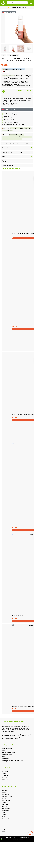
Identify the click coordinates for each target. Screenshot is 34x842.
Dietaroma (5, 811)
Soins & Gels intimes (8, 130)
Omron (4, 831)
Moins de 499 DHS (17, 139)
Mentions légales (7, 748)
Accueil (3, 55)
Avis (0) (4, 156)
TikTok (4, 773)
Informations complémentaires (12, 152)
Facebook (5, 777)
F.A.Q (3, 750)
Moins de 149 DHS (27, 137)
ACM (3, 813)
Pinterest (5, 780)
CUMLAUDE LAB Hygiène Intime (16, 134)
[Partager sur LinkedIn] (23, 143)
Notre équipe (6, 759)
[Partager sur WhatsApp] (7, 143)
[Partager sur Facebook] (10, 143)
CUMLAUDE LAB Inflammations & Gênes (12, 137)
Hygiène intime (27, 128)
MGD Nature (6, 800)
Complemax (6, 809)
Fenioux (4, 827)
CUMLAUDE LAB (14, 55)
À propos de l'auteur (8, 161)
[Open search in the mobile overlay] (17, 3)
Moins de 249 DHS (7, 139)
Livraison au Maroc (8, 165)
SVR (3, 817)
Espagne (6, 71)
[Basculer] (2, 148)
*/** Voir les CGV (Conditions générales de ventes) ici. (13, 124)
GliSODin (5, 815)
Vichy (4, 802)
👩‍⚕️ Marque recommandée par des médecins (14, 69)
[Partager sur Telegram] (27, 143)
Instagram (5, 771)
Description (5, 148)
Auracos (5, 790)
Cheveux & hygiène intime (16, 128)
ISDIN (4, 792)
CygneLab (5, 794)
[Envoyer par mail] (17, 143)
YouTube (5, 775)
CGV (3, 757)
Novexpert (5, 819)
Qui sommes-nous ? (8, 753)
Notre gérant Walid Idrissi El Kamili (12, 761)
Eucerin (4, 798)
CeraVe (4, 806)
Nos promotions (7, 755)
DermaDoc (5, 825)
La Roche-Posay (7, 796)
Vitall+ (4, 829)
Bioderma (5, 804)
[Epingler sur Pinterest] (20, 143)
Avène (4, 821)
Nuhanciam (5, 823)
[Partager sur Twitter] (13, 143)
